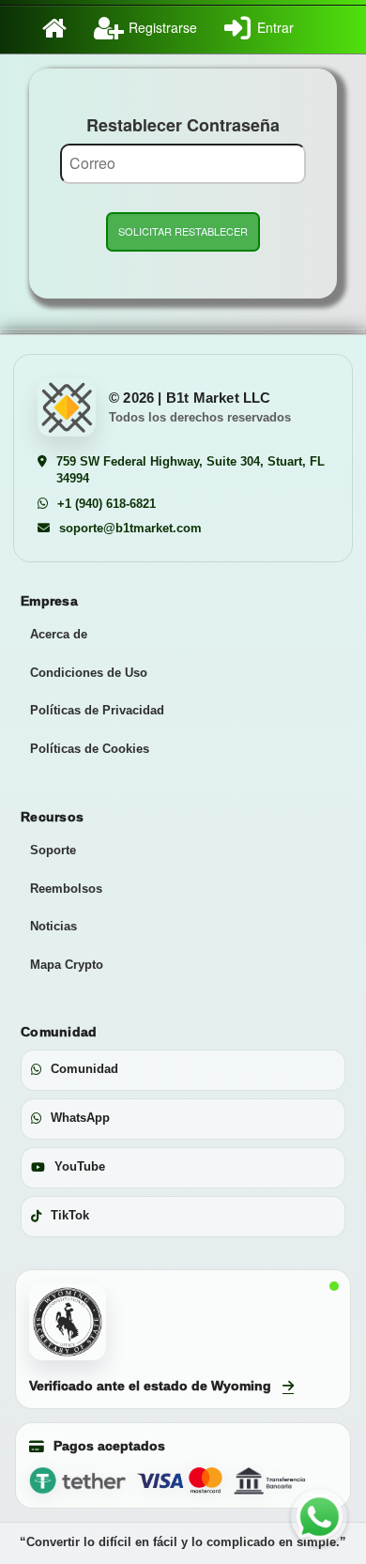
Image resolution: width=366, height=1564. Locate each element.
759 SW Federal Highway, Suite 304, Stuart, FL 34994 (190, 470)
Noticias (53, 926)
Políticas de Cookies (89, 749)
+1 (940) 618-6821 (106, 504)
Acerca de (58, 634)
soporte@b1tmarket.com (130, 528)
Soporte (53, 850)
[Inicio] (41, 27)
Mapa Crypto (66, 965)
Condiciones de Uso (88, 673)
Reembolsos (66, 889)
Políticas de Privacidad (97, 710)
